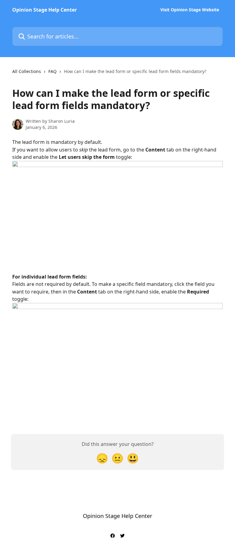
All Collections (26, 71)
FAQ (52, 71)
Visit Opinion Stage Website (189, 10)
